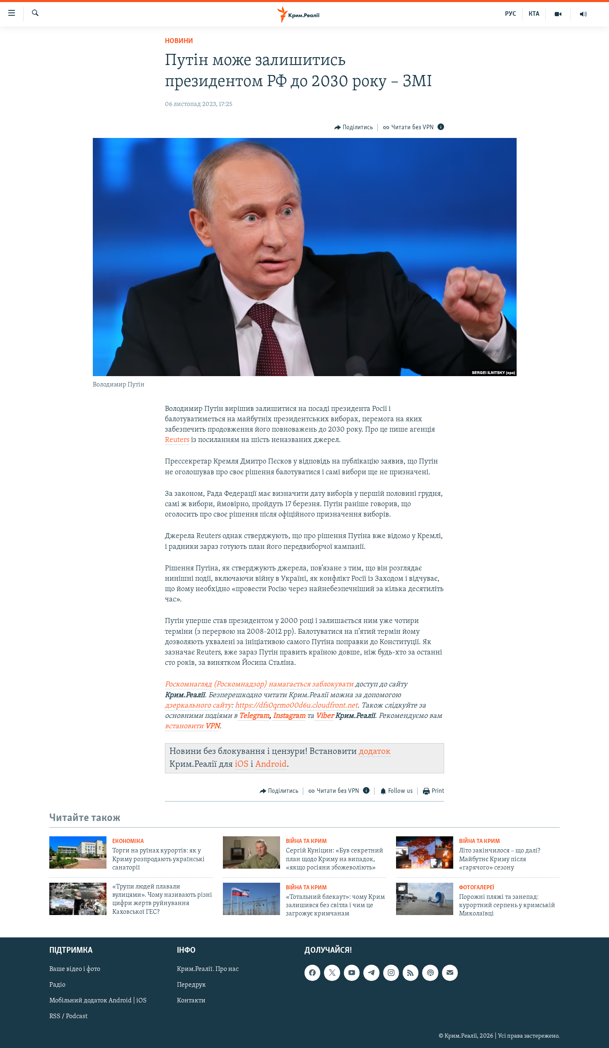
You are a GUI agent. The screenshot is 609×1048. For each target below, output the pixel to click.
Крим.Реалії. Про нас (208, 969)
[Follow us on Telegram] (371, 972)
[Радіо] (583, 14)
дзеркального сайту (198, 706)
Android (271, 764)
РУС (510, 14)
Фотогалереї (476, 888)
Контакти (191, 1000)
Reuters (177, 440)
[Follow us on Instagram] (391, 972)
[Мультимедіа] (558, 14)
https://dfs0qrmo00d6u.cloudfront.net (295, 706)
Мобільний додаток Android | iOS (98, 1000)
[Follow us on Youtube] (352, 972)
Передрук (191, 985)
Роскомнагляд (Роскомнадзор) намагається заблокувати (259, 684)
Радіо (57, 985)
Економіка (128, 841)
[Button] (353, 127)
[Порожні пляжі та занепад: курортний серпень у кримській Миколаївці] (424, 899)
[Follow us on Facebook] (312, 972)
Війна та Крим (306, 841)
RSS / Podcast (68, 1016)
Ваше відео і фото (74, 969)
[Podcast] (430, 972)
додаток (375, 751)
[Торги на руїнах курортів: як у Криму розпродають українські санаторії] (77, 852)
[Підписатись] (450, 972)
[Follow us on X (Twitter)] (332, 972)
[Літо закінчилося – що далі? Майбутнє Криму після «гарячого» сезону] (424, 852)
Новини (179, 41)
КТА (534, 14)
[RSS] (410, 972)
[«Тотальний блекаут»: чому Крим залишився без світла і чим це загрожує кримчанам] (251, 899)
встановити (192, 726)
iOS (242, 764)
